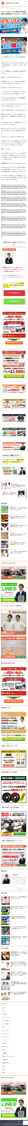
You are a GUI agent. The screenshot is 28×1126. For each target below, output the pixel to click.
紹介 (4, 1069)
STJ (3, 1011)
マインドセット (6, 1033)
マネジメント (6, 1037)
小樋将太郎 (5, 1059)
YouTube (5, 1014)
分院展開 (5, 1053)
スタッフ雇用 (6, 1024)
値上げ (4, 1050)
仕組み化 (5, 1043)
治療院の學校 (6, 1063)
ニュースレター (6, 1030)
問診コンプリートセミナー (9, 1056)
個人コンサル (6, 1046)
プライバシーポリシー (11, 1121)
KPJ (3, 1008)
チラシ (4, 1027)
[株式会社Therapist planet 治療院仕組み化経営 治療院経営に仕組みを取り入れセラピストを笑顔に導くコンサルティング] (11, 3)
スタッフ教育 (6, 1020)
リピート (5, 1040)
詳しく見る (19, 888)
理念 (4, 1066)
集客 (4, 1072)
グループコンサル (6, 1017)
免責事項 (19, 1121)
